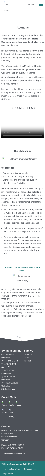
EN (33, 4)
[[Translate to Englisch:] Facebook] (4, 404)
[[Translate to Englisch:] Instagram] (11, 413)
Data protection (30, 469)
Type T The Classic (9, 361)
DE (29, 4)
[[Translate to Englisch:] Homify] (4, 411)
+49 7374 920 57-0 (16, 445)
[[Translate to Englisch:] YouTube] (11, 404)
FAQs (26, 358)
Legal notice (8, 474)
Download (28, 355)
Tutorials (27, 361)
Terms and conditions (11, 469)
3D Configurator (8, 389)
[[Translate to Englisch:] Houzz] (18, 404)
